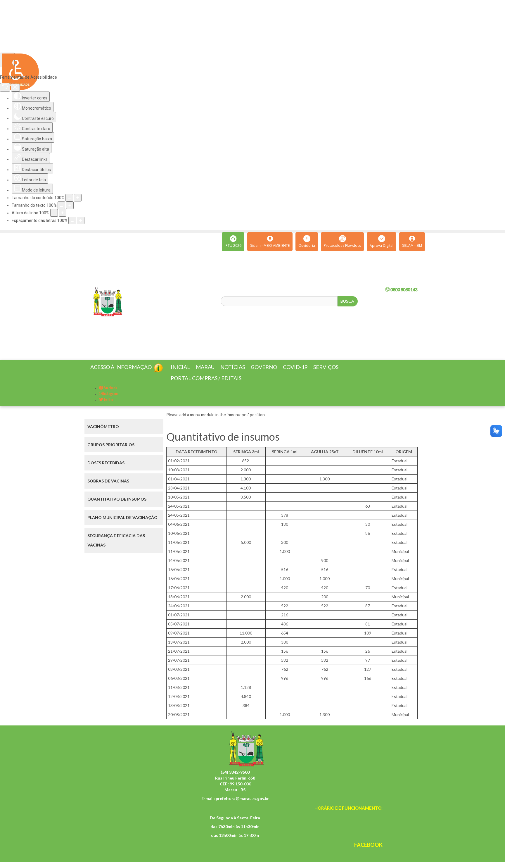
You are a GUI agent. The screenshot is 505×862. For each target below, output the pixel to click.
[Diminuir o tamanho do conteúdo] (69, 197)
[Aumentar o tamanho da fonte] (70, 205)
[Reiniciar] (5, 87)
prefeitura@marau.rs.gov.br (242, 805)
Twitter (108, 407)
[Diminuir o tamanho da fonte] (61, 205)
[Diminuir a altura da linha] (54, 213)
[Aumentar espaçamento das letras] (80, 220)
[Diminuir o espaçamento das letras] (72, 220)
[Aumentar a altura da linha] (62, 213)
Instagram (110, 401)
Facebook (110, 395)
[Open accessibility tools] (7, 60)
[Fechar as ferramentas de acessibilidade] (15, 88)
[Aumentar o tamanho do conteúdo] (78, 197)
